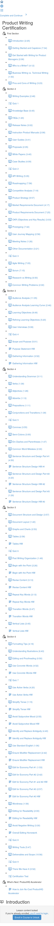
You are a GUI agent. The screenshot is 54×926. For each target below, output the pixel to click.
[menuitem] (2, 6)
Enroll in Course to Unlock (27, 917)
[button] (2, 2)
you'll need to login (39, 913)
